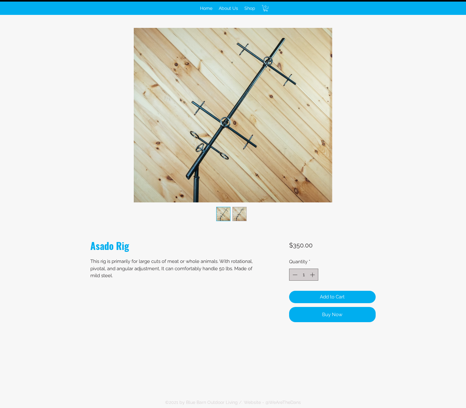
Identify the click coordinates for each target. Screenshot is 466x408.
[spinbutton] (303, 275)
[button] (265, 8)
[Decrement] (294, 275)
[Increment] (313, 275)
